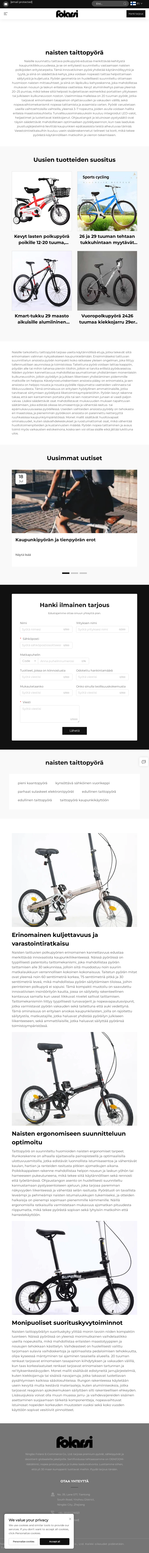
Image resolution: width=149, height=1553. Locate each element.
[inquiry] (143, 761)
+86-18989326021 (68, 1512)
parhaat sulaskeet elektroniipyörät (46, 792)
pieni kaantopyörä (32, 783)
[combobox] (29, 661)
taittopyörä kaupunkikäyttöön (84, 800)
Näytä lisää (23, 554)
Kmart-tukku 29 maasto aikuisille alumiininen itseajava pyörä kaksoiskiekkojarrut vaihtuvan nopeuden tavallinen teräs (42, 319)
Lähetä (75, 730)
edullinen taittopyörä (99, 792)
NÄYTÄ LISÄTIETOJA (42, 201)
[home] (67, 13)
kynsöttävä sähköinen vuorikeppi (82, 783)
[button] (65, 573)
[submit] (125, 4)
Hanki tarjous (136, 13)
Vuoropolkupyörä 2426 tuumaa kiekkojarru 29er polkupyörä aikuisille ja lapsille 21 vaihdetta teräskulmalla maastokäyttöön (107, 319)
